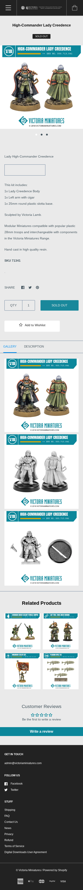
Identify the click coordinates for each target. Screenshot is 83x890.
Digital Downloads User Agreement (25, 852)
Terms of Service (14, 846)
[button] (32, 326)
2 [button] (41, 135)
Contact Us (11, 821)
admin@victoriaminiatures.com (23, 763)
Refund (8, 840)
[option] (41, 87)
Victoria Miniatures (30, 870)
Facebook (17, 783)
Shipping (9, 809)
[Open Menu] (8, 8)
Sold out (60, 305)
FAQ (7, 815)
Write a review (41, 731)
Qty (13, 305)
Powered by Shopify (55, 870)
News (7, 828)
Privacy (8, 834)
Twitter (14, 789)
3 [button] (47, 135)
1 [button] (36, 135)
